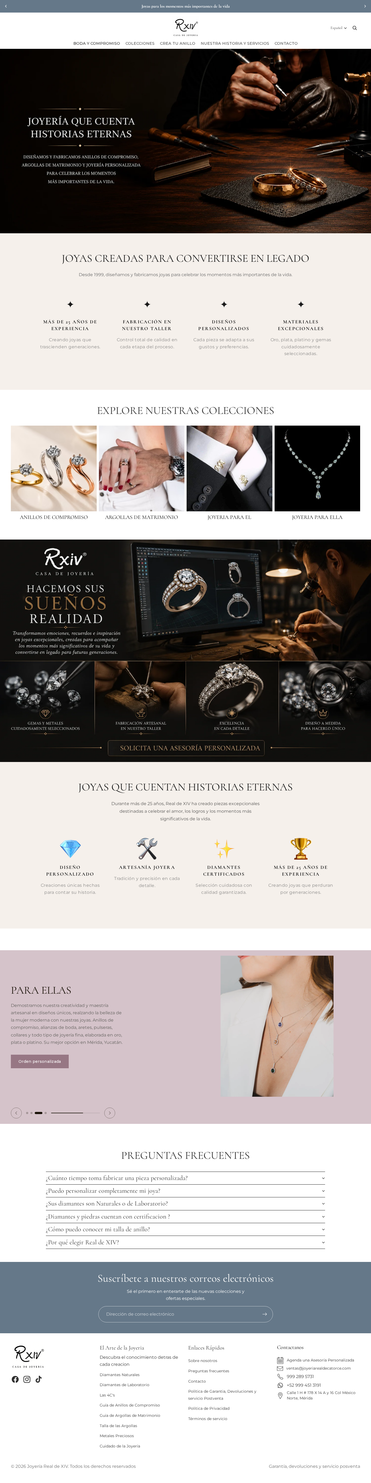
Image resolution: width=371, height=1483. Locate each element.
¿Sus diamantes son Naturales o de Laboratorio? (107, 1198)
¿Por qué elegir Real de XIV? (82, 1237)
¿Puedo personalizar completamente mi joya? (103, 1185)
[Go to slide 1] (27, 1107)
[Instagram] (27, 1379)
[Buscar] (355, 28)
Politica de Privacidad (208, 1408)
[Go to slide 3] (36, 1107)
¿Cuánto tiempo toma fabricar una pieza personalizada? (117, 1172)
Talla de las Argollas (118, 1425)
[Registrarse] (265, 1314)
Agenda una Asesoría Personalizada (320, 1360)
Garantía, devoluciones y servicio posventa (314, 1466)
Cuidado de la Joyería (120, 1446)
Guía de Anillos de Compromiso (130, 1405)
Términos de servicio (207, 1418)
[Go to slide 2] (31, 1107)
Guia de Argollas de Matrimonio (130, 1415)
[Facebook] (15, 1379)
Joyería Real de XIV (47, 1466)
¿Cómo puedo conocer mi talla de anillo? (98, 1224)
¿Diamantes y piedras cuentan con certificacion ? (108, 1211)
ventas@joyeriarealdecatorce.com (318, 1368)
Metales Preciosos (117, 1435)
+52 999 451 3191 (304, 1385)
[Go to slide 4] (43, 1107)
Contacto (197, 1381)
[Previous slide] (16, 1107)
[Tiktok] (38, 1379)
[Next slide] (109, 1107)
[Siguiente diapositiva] (365, 6)
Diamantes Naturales (120, 1374)
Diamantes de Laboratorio (124, 1384)
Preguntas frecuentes (208, 1371)
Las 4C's (107, 1395)
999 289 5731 (300, 1376)
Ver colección (32, 1049)
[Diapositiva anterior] (6, 6)
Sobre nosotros (202, 1360)
